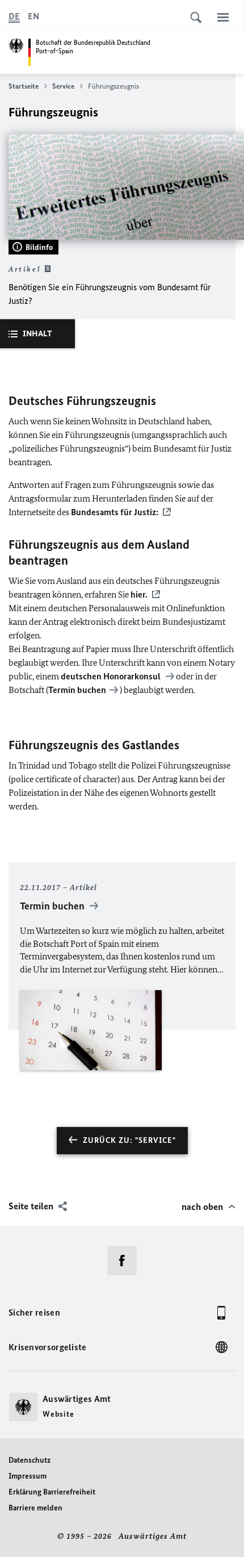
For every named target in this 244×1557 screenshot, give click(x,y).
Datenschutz (30, 1460)
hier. (139, 594)
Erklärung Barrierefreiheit (52, 1492)
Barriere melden (35, 1508)
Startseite (24, 86)
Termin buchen (77, 689)
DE (14, 16)
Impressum (28, 1476)
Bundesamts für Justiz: (114, 512)
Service (63, 86)
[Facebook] (125, 1260)
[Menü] (223, 17)
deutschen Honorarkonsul (111, 676)
